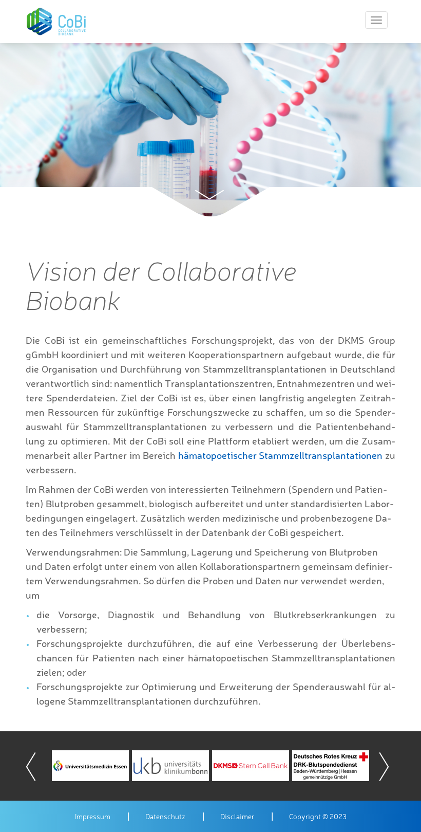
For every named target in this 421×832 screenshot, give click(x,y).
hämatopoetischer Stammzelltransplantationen (280, 455)
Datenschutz (165, 816)
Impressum (92, 816)
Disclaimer (237, 816)
